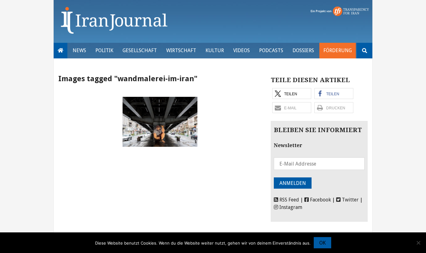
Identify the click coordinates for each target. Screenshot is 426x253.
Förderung (337, 50)
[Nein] (418, 243)
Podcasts (271, 50)
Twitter (350, 200)
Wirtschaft (181, 50)
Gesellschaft (140, 50)
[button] (291, 93)
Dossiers (303, 50)
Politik (104, 50)
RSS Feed (288, 200)
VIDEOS (241, 50)
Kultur (215, 50)
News (79, 50)
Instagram (290, 207)
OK (322, 243)
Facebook (320, 200)
